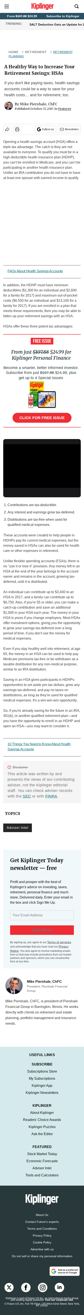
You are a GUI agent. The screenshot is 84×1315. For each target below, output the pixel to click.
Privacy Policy (42, 1235)
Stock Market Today (42, 1154)
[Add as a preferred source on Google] (65, 1271)
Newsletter (72, 129)
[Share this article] (7, 129)
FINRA (51, 796)
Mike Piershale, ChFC (38, 104)
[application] (42, 466)
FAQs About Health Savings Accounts (35, 271)
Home (14, 52)
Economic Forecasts (42, 1161)
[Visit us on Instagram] (42, 1287)
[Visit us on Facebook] (26, 1287)
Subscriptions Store (42, 1071)
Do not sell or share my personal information (42, 1256)
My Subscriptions (42, 1078)
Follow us (48, 129)
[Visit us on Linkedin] (59, 1287)
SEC (27, 796)
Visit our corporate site (59, 1299)
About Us (42, 1215)
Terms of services (59, 942)
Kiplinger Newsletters (42, 1093)
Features (64, 109)
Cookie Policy (42, 1242)
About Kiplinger (42, 1112)
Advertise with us (42, 1249)
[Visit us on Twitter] (9, 1287)
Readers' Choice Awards (42, 1120)
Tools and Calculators (42, 1175)
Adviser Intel (17, 828)
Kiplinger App (42, 1085)
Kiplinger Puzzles (42, 1127)
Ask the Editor (42, 1134)
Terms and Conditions (42, 1228)
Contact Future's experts (42, 1221)
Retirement (36, 52)
